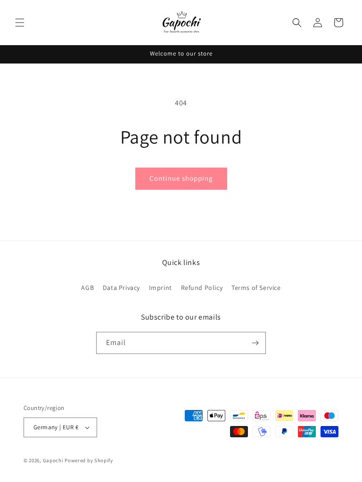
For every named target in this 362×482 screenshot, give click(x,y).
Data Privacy (121, 287)
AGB (87, 287)
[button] (19, 22)
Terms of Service (256, 287)
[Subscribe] (255, 343)
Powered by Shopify (89, 460)
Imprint (160, 287)
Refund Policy (202, 287)
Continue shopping (181, 178)
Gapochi (53, 460)
